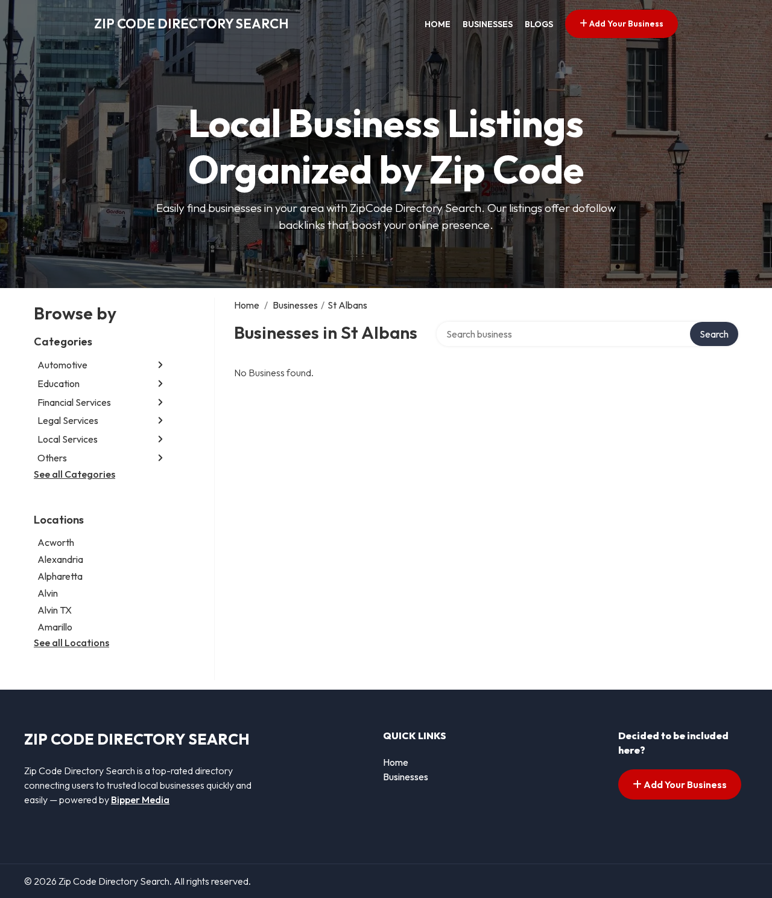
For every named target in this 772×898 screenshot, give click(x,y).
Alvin (47, 593)
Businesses (488, 24)
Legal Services (67, 420)
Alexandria (60, 559)
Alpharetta (60, 576)
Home (438, 24)
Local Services (67, 439)
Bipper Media (140, 800)
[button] (160, 365)
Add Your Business (625, 23)
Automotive (62, 365)
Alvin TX (54, 610)
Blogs (539, 24)
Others (52, 458)
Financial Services (74, 402)
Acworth (55, 542)
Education (58, 383)
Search (714, 334)
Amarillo (54, 627)
